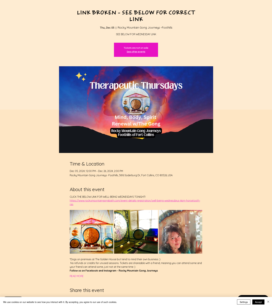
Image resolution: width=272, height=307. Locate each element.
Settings (244, 302)
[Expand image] (91, 232)
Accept (258, 302)
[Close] (268, 301)
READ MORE (77, 276)
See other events (136, 51)
